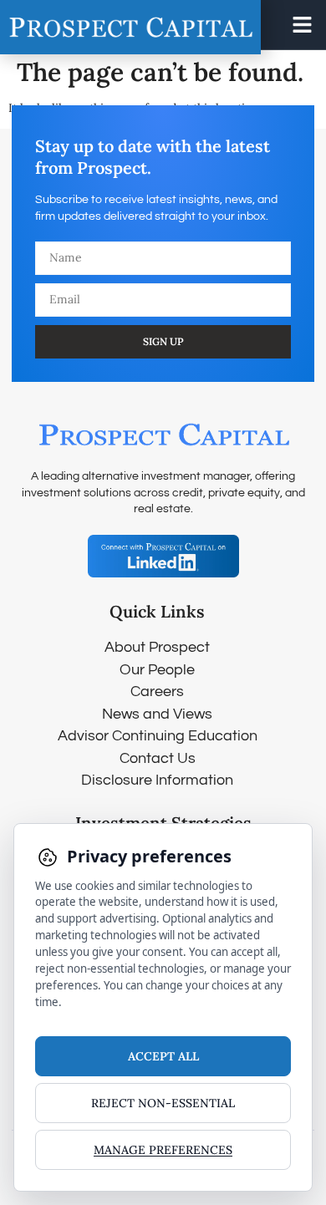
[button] (302, 25)
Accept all (163, 1056)
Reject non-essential (163, 1103)
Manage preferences (163, 1149)
